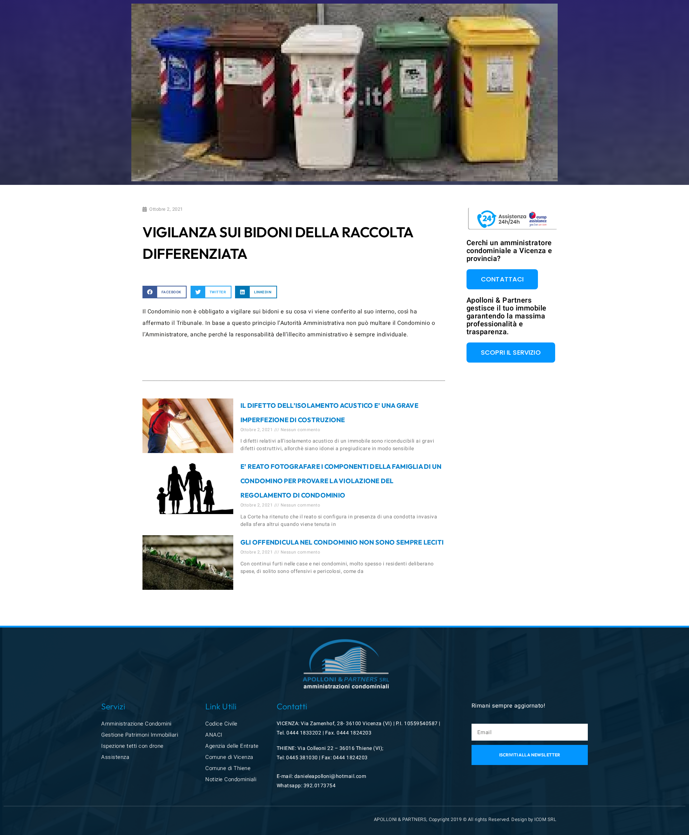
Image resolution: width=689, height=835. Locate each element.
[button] (164, 292)
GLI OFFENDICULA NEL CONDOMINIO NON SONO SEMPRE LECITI (342, 542)
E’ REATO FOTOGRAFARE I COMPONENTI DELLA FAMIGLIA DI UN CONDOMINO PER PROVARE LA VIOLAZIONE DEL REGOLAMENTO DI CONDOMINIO (341, 480)
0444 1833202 (303, 733)
